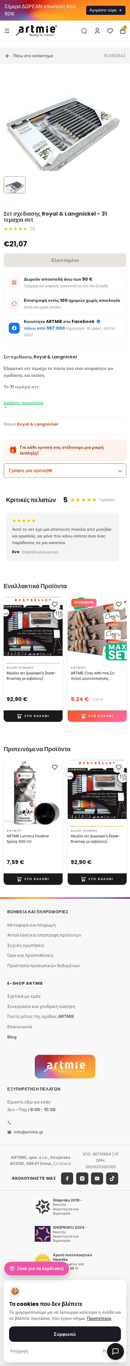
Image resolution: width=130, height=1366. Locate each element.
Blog (12, 1036)
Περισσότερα (99, 1318)
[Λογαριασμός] (97, 30)
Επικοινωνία (19, 1026)
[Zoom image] (61, 132)
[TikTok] (112, 1178)
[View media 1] (14, 184)
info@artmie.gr (28, 1132)
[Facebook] (67, 1178)
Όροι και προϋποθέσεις (30, 955)
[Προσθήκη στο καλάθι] (33, 716)
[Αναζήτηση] (84, 30)
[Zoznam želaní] (110, 31)
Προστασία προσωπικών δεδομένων (43, 965)
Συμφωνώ (65, 1334)
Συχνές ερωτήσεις (25, 945)
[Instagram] (82, 1178)
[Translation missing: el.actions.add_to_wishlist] (54, 604)
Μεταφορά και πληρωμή (31, 924)
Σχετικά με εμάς (24, 996)
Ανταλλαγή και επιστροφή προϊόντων (44, 934)
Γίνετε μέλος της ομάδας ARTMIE (40, 1016)
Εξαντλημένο (65, 260)
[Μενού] (7, 30)
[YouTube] (97, 1178)
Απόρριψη (19, 1351)
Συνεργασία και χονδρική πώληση (41, 1006)
